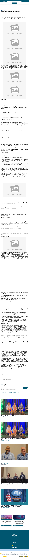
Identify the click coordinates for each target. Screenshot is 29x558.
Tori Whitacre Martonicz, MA (5, 440)
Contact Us (14, 533)
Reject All (26, 556)
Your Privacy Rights (5, 556)
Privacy (14, 536)
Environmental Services (16, 392)
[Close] (28, 552)
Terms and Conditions (14, 535)
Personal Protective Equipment (8, 392)
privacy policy (14, 389)
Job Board (14, 534)
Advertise (14, 531)
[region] (14, 554)
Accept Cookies (21, 556)
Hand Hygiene (2, 392)
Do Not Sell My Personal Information (14, 537)
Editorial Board (15, 532)
